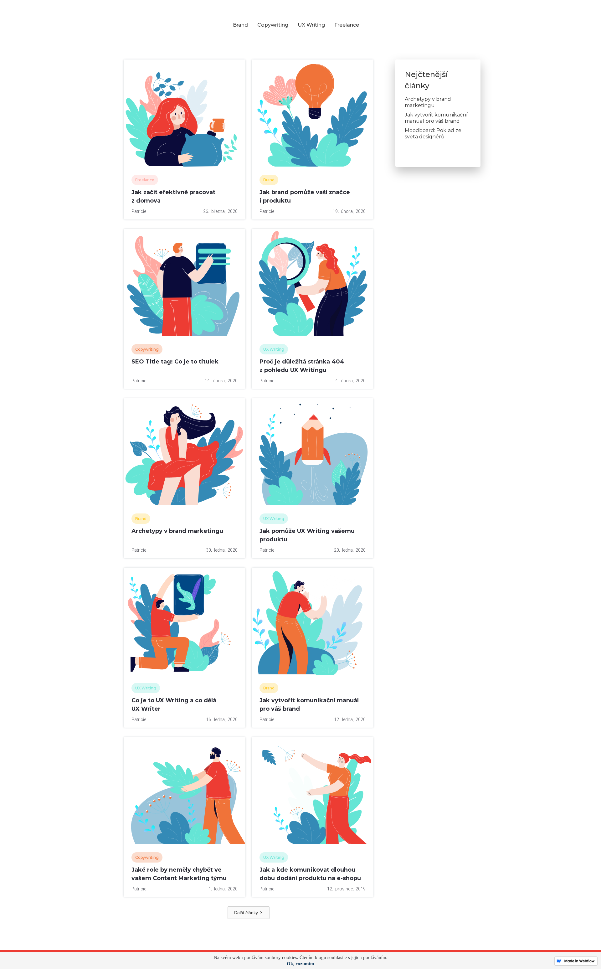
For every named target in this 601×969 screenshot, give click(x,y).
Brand (240, 25)
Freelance (346, 25)
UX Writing (311, 25)
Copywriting (272, 25)
